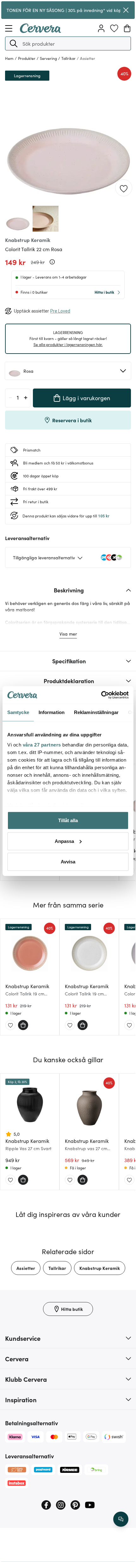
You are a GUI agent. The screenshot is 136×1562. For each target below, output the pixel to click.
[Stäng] (126, 10)
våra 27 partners (42, 744)
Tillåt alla (68, 820)
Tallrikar (57, 1268)
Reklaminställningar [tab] (96, 712)
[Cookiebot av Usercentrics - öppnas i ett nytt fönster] (101, 695)
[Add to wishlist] (123, 188)
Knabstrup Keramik (99, 1268)
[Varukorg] (127, 28)
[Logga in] (101, 28)
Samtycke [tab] (18, 712)
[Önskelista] (114, 28)
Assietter (25, 1268)
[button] (13, 43)
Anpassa (64, 841)
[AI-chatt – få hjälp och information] (120, 1519)
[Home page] (40, 30)
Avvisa (68, 861)
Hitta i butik (104, 292)
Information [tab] (52, 712)
